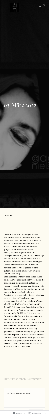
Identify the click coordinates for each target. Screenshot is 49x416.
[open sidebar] (40, 6)
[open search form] (43, 5)
